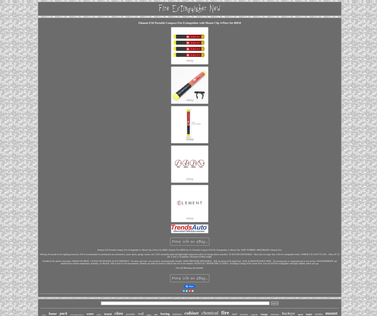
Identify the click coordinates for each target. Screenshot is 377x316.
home (53, 314)
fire (225, 313)
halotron (177, 314)
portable (130, 314)
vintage (264, 314)
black (44, 315)
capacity (254, 315)
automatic (244, 314)
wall (141, 314)
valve (156, 314)
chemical (209, 313)
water (90, 314)
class (119, 313)
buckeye (288, 313)
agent (300, 314)
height (309, 314)
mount (331, 313)
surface (149, 315)
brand (108, 314)
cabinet (192, 313)
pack (63, 313)
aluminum (275, 314)
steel (234, 314)
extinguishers (77, 315)
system (319, 314)
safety (99, 314)
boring (165, 314)
